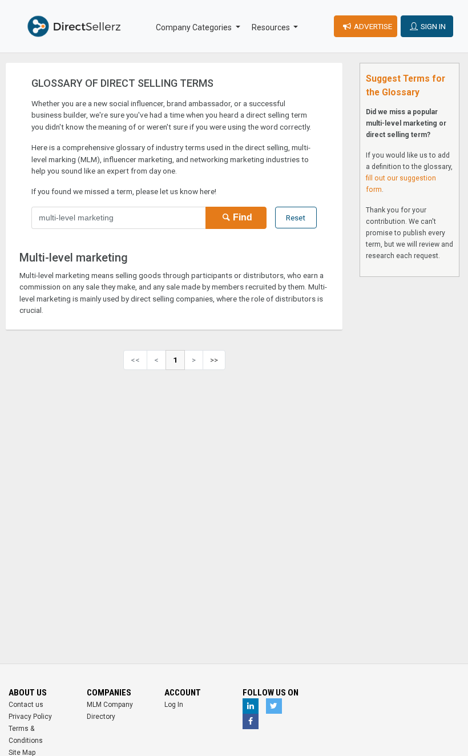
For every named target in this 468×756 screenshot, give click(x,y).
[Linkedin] (251, 706)
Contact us (26, 705)
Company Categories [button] (194, 27)
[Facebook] (251, 721)
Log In (173, 705)
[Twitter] (274, 706)
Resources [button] (272, 27)
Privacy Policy (30, 717)
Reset (295, 217)
